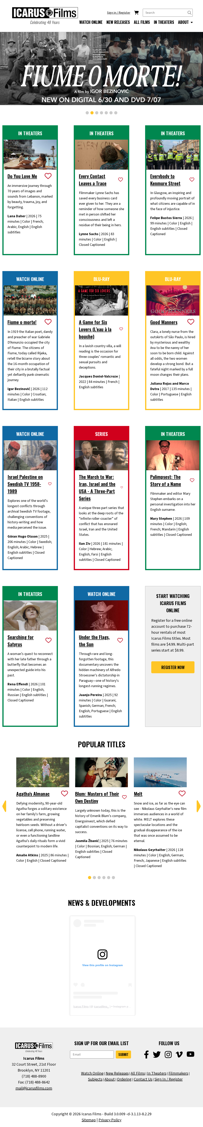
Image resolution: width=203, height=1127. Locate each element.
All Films (138, 1073)
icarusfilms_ (101, 1006)
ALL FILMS (142, 22)
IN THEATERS (164, 22)
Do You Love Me (22, 176)
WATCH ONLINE (90, 22)
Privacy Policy (110, 1120)
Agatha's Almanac (33, 793)
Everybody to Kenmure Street (165, 179)
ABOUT (184, 22)
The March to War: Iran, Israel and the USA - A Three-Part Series (97, 487)
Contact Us (143, 1079)
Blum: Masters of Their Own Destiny (97, 797)
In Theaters (156, 1073)
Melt (138, 793)
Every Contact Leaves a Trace (92, 179)
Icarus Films (81, 1006)
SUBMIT (123, 1054)
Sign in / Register (118, 13)
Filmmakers (178, 1073)
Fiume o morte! (22, 321)
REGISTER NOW (173, 667)
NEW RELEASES (118, 22)
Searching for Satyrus (21, 640)
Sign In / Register (168, 1079)
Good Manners (163, 321)
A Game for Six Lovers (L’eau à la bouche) (95, 329)
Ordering (124, 1079)
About (109, 1079)
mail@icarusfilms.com (33, 1088)
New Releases (117, 1073)
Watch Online (92, 1073)
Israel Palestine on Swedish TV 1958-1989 (25, 483)
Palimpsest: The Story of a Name (165, 480)
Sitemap (89, 1120)
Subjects (95, 1079)
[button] (87, 112)
